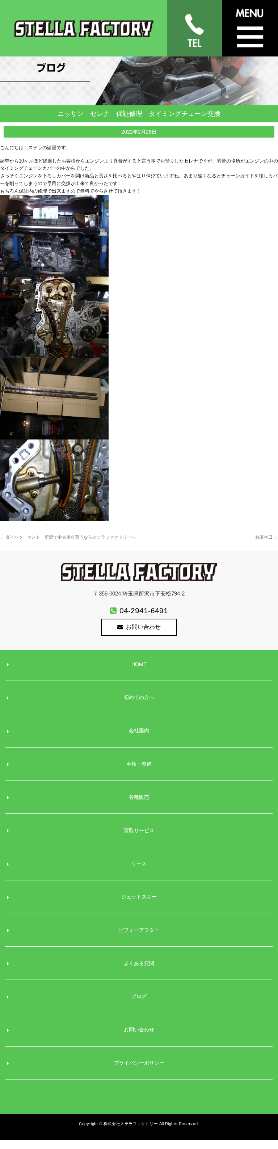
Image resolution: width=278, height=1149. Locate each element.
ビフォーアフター (139, 930)
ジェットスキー (139, 897)
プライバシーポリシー (139, 1063)
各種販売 (139, 797)
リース (139, 863)
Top (258, 1117)
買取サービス (139, 830)
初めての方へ (139, 697)
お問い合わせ (143, 627)
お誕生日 (266, 537)
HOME (139, 664)
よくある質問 (139, 963)
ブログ (139, 996)
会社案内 (139, 730)
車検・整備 (139, 764)
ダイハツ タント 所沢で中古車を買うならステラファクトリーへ (68, 537)
